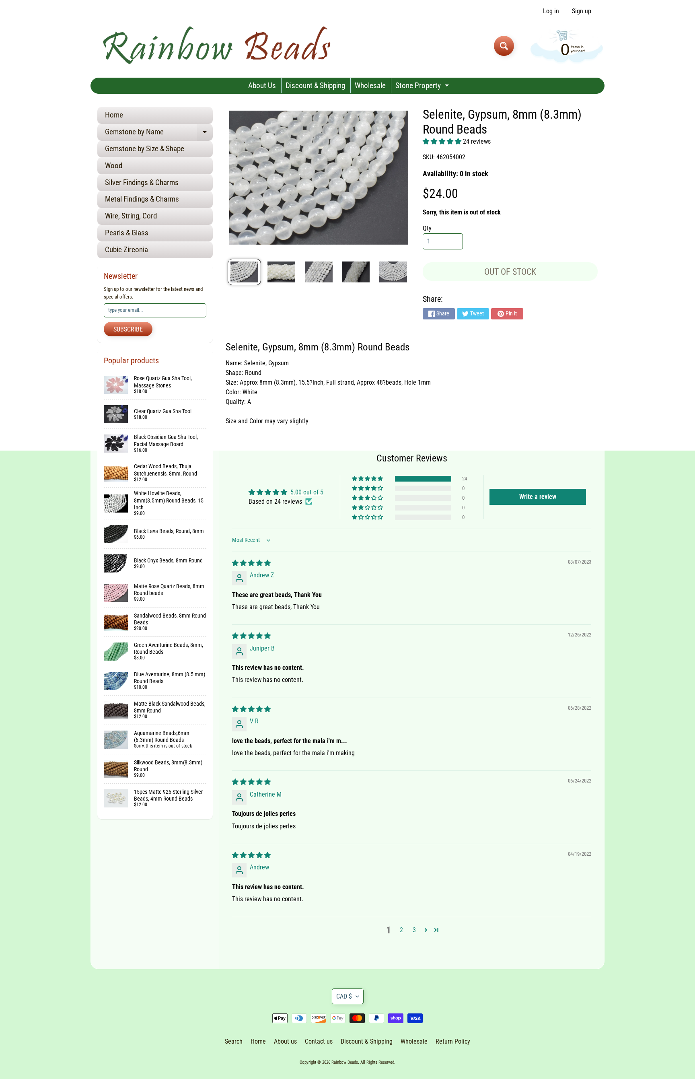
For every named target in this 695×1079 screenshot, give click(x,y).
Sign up (581, 11)
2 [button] (401, 930)
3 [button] (414, 930)
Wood (113, 165)
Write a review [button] (537, 496)
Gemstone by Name (159, 133)
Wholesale (370, 85)
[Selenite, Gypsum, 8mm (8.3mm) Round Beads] (244, 272)
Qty (427, 228)
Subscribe (128, 329)
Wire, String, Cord (131, 215)
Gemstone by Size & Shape (144, 148)
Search (234, 1041)
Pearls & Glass (126, 232)
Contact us (319, 1041)
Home (114, 114)
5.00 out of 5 (306, 492)
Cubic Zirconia (126, 249)
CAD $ (344, 996)
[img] (251, 563)
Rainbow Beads (344, 1062)
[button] (443, 141)
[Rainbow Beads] (218, 45)
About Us (262, 85)
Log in (551, 11)
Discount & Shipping (315, 85)
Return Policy (453, 1041)
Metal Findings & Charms (142, 199)
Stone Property (423, 87)
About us (285, 1041)
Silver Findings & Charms (142, 182)
